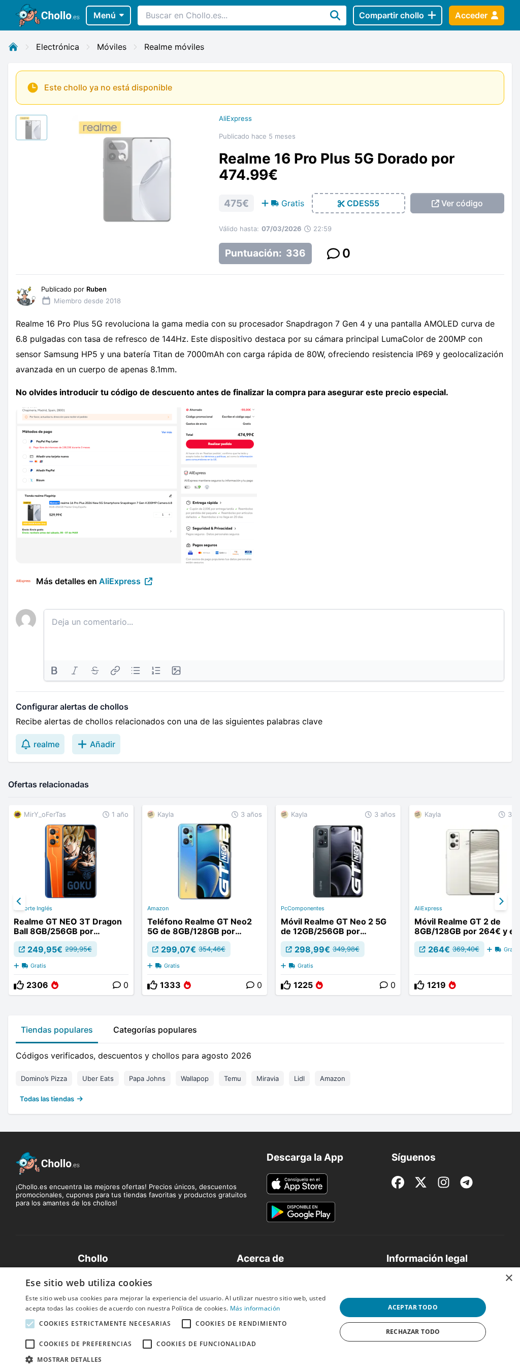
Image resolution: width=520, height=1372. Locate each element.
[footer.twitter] (420, 1182)
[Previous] (19, 901)
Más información (255, 1308)
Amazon (158, 908)
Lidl (299, 1078)
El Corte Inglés (33, 908)
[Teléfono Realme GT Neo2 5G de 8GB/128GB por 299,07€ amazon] (204, 900)
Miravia (267, 1078)
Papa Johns (147, 1078)
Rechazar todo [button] (413, 1331)
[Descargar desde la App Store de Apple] (297, 1183)
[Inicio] (13, 47)
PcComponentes (302, 908)
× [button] (508, 1278)
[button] (176, 1359)
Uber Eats (98, 1078)
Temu (232, 1078)
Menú (104, 15)
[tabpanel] (260, 1074)
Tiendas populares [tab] (57, 1030)
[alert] (260, 1319)
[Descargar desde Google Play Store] (301, 1212)
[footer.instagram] (443, 1182)
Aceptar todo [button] (413, 1307)
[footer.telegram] (466, 1182)
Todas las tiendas (47, 1099)
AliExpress (235, 118)
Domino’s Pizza (44, 1078)
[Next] (501, 901)
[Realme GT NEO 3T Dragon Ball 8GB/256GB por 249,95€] (71, 900)
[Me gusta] (19, 985)
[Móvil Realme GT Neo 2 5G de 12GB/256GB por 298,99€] (338, 900)
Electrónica (57, 47)
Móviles (111, 47)
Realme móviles (174, 47)
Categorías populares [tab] (155, 1030)
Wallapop (195, 1078)
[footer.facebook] (398, 1182)
